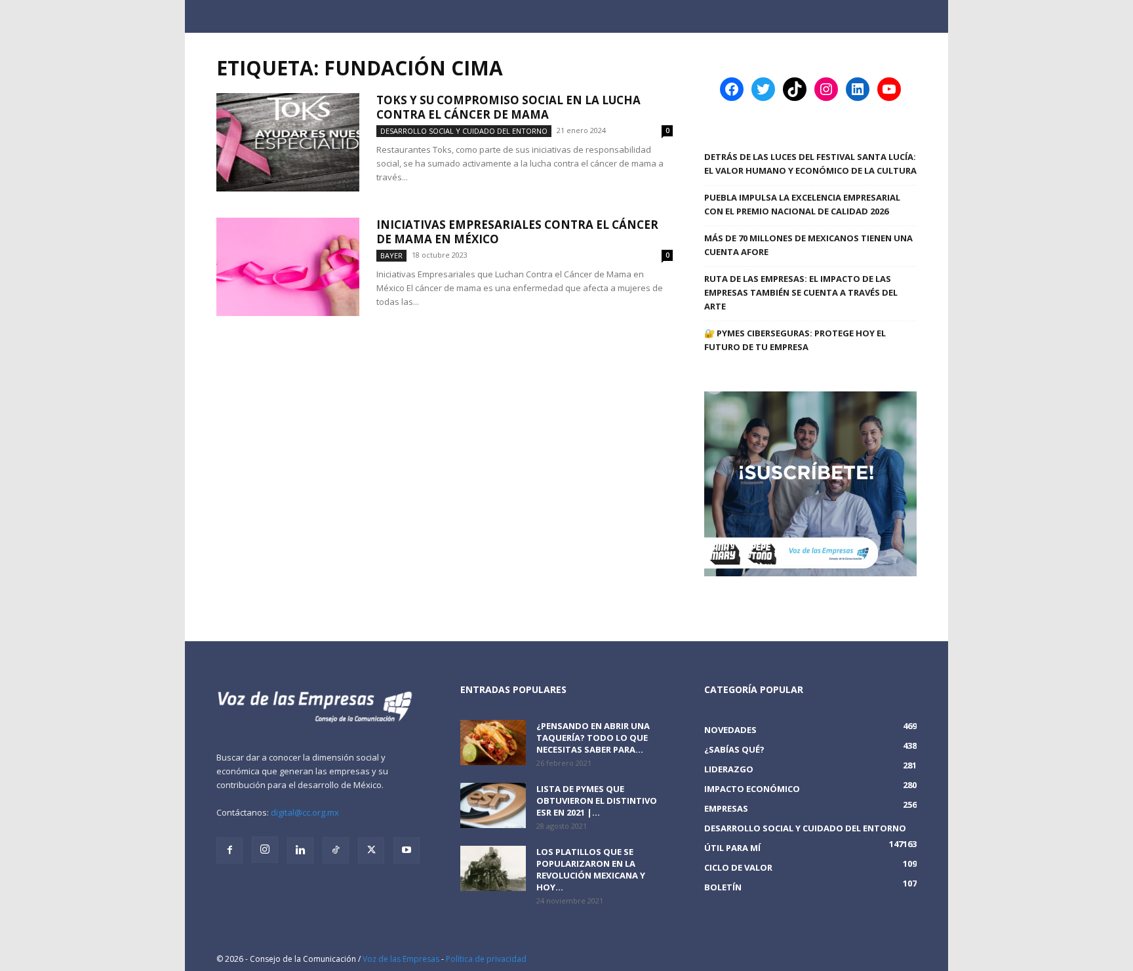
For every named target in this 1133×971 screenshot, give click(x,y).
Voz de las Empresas (401, 958)
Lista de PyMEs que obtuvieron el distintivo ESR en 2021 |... (596, 800)
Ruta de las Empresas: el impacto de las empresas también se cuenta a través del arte (801, 292)
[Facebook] (229, 850)
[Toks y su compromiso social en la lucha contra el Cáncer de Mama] (287, 142)
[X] (371, 850)
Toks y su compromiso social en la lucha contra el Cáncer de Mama (508, 107)
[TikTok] (336, 850)
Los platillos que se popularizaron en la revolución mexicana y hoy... (590, 869)
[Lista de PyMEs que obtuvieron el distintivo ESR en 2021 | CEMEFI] (493, 805)
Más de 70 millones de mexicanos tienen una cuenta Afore (808, 245)
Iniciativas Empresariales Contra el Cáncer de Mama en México (517, 232)
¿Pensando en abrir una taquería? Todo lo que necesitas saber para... (593, 737)
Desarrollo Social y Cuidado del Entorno (463, 131)
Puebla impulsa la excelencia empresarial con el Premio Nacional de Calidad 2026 (802, 204)
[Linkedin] (300, 850)
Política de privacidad (486, 958)
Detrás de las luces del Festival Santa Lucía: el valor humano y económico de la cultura (810, 163)
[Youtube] (406, 850)
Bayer (391, 255)
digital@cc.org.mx (305, 812)
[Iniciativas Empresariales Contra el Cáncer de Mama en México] (287, 267)
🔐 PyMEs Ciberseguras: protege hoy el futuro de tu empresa (795, 340)
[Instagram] (265, 850)
